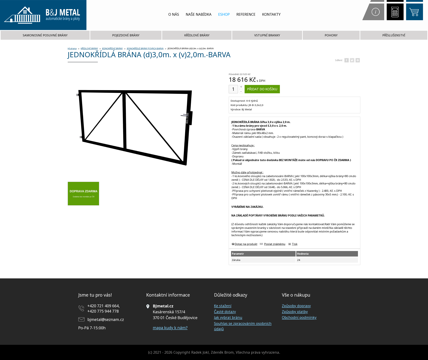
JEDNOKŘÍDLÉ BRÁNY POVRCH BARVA (145, 48)
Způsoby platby (295, 311)
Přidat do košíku (262, 89)
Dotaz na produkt (246, 244)
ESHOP (224, 14)
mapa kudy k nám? (170, 327)
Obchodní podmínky (299, 317)
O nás (173, 14)
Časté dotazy (225, 311)
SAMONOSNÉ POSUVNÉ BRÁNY (45, 35)
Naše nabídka (198, 14)
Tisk (294, 244)
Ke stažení (222, 305)
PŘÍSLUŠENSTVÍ (393, 35)
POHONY (331, 35)
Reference (245, 14)
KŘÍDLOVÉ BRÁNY (196, 35)
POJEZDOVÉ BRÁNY (125, 35)
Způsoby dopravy (296, 305)
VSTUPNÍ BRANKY (267, 35)
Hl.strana (72, 48)
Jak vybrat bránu (228, 317)
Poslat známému (274, 244)
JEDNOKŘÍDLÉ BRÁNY (112, 48)
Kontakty (271, 14)
